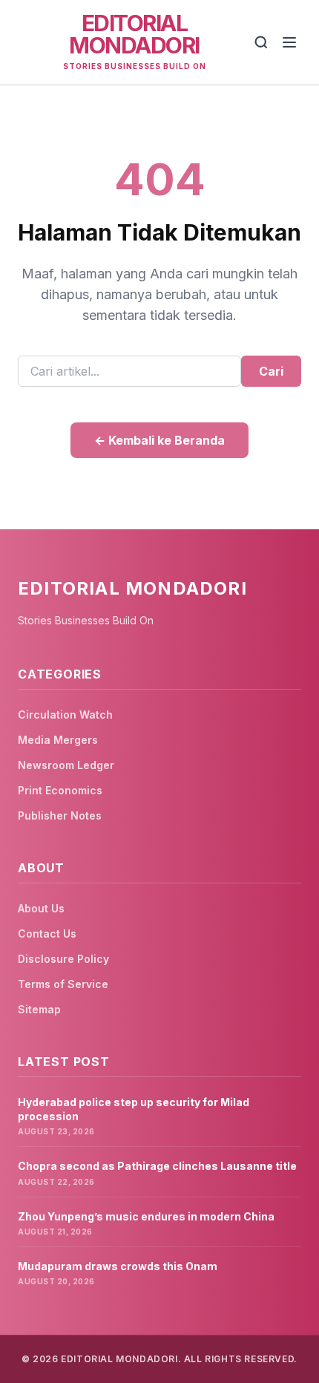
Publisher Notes (60, 815)
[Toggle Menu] (289, 42)
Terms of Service (63, 984)
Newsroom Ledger (66, 765)
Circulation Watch (65, 714)
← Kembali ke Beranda (159, 440)
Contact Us (47, 933)
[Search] (261, 42)
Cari (271, 371)
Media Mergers (58, 739)
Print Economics (60, 790)
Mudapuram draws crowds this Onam (117, 1266)
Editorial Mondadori (134, 34)
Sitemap (39, 1009)
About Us (41, 908)
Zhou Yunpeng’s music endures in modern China (146, 1216)
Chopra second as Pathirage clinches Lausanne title (157, 1166)
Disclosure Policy (63, 958)
